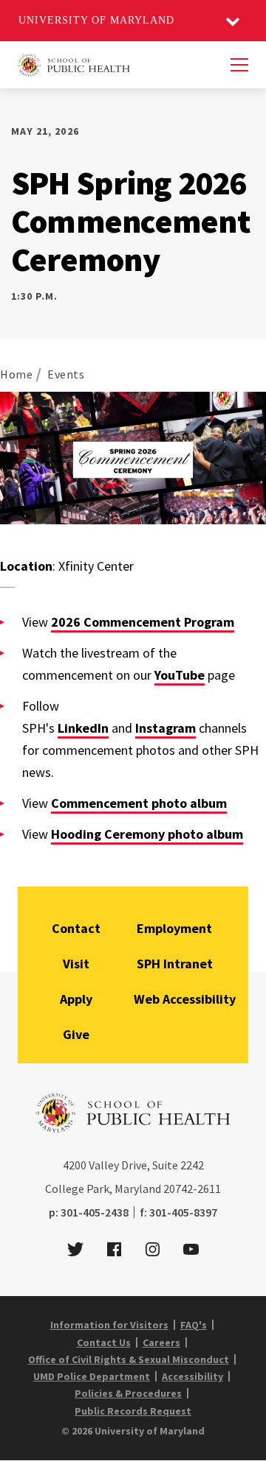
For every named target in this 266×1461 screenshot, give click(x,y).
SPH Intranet (175, 963)
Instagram (165, 727)
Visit (76, 963)
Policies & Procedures (128, 1393)
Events (65, 374)
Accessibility (192, 1376)
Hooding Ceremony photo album (147, 833)
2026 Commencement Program (142, 621)
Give (76, 1034)
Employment (174, 928)
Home (16, 374)
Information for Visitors (109, 1324)
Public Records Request (133, 1411)
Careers (161, 1342)
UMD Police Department (91, 1376)
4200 (74, 1165)
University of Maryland (96, 20)
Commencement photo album (139, 803)
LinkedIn (83, 727)
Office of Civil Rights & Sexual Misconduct (128, 1359)
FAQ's (193, 1324)
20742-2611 (192, 1188)
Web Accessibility (185, 998)
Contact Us (104, 1342)
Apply (76, 998)
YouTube (179, 674)
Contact (76, 928)
